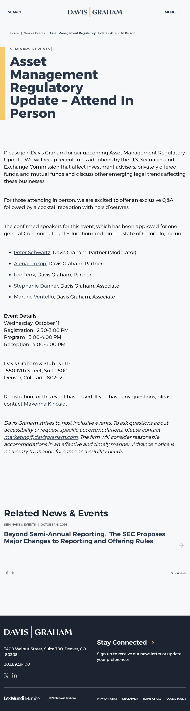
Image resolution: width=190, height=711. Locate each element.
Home (14, 33)
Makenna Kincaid (45, 404)
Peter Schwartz (32, 252)
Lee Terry (24, 275)
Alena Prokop (30, 264)
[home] (95, 12)
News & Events (34, 33)
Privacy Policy (107, 698)
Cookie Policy (176, 698)
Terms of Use (152, 698)
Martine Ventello (34, 297)
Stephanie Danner (36, 286)
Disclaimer (130, 698)
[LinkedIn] (14, 676)
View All (178, 573)
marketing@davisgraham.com (41, 437)
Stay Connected (122, 642)
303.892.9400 (17, 664)
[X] (6, 676)
